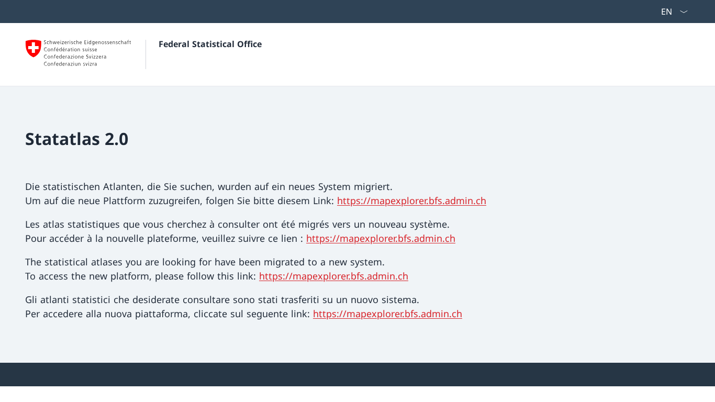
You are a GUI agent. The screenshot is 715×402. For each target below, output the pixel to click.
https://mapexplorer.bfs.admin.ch (411, 200)
